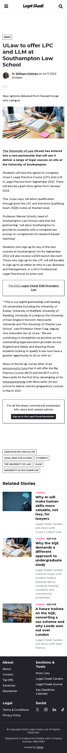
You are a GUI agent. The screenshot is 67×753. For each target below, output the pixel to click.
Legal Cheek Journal (49, 684)
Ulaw (38, 464)
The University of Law (18, 151)
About (7, 669)
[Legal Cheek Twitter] (37, 709)
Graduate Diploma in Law (19, 452)
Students (42, 458)
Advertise (9, 685)
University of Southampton (21, 470)
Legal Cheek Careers (49, 678)
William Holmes (27, 73)
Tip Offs (8, 680)
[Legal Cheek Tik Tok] (62, 709)
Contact (8, 674)
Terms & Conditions (16, 709)
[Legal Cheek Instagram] (45, 709)
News (7, 37)
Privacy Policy (12, 715)
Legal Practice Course (18, 458)
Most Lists (43, 673)
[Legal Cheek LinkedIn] (54, 709)
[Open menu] (6, 6)
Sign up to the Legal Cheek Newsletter (33, 416)
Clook (40, 747)
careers (40, 493)
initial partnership (14, 381)
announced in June (15, 368)
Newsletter (10, 691)
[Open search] (60, 6)
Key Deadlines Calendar (45, 691)
